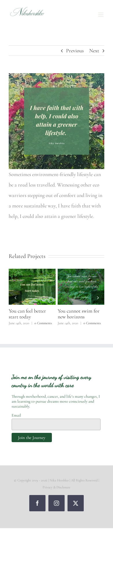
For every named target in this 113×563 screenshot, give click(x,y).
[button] (15, 297)
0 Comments (43, 323)
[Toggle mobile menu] (101, 15)
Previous (75, 50)
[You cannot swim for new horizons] (81, 272)
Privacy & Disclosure (56, 487)
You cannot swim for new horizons (79, 314)
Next (94, 50)
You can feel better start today (27, 314)
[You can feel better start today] (32, 272)
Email (16, 415)
